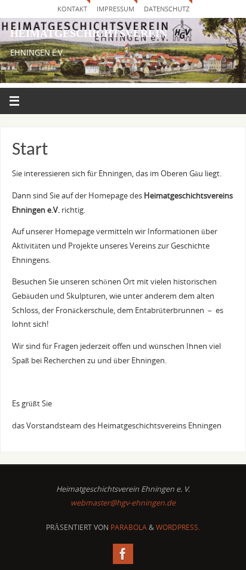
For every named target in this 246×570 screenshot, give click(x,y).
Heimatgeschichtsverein (88, 33)
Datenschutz (166, 8)
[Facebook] (123, 554)
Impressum (115, 8)
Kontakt (72, 8)
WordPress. (178, 527)
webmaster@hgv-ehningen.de (123, 503)
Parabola (128, 527)
